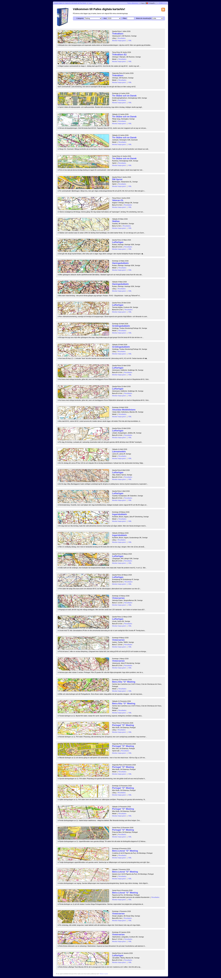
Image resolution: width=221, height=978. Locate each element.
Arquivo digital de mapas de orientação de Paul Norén (70, 3)
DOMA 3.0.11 (163, 3)
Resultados (122, 38)
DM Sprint (117, 179)
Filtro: (125, 18)
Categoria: (80, 18)
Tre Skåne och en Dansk (124, 95)
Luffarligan (117, 242)
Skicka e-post (104, 973)
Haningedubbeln (120, 263)
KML (130, 40)
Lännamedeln (119, 451)
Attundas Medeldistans (123, 409)
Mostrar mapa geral (119, 40)
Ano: (105, 18)
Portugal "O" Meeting (123, 725)
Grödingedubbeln (121, 326)
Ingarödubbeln (119, 514)
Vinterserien (118, 598)
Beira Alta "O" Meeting (123, 682)
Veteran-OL (118, 200)
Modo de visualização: (144, 18)
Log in (90, 3)
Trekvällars (117, 33)
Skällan (116, 221)
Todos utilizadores (132, 3)
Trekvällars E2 (119, 54)
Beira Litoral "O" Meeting (125, 851)
